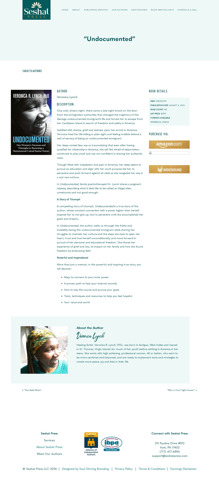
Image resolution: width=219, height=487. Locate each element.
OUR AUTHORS (120, 10)
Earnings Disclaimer (183, 469)
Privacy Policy (124, 469)
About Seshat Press (49, 447)
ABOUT (76, 10)
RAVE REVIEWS (139, 10)
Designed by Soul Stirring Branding (85, 469)
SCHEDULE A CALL (187, 10)
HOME (65, 10)
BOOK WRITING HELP (162, 10)
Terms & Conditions (152, 469)
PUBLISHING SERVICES (96, 10)
